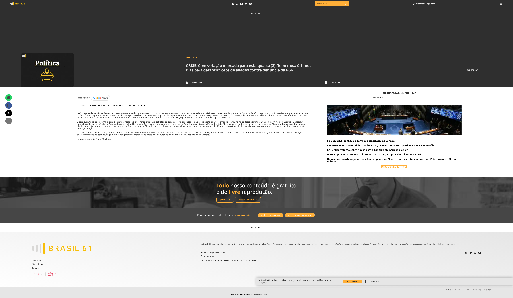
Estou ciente (352, 281)
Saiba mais (225, 200)
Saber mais (375, 281)
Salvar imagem (196, 82)
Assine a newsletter (270, 215)
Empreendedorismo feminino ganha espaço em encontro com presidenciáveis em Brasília (380, 145)
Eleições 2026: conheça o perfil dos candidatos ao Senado (361, 141)
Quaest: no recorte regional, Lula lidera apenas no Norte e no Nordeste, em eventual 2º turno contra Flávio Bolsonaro (391, 160)
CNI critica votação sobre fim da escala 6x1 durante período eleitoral (368, 150)
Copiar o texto (334, 82)
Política (191, 58)
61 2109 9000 (210, 256)
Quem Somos (38, 260)
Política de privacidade (454, 290)
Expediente (488, 290)
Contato (35, 268)
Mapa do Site (38, 264)
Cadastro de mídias (248, 200)
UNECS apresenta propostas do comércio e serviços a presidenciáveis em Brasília (375, 154)
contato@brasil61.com (214, 253)
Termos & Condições (473, 290)
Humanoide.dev (260, 294)
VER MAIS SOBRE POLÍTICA (394, 167)
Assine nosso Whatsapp (300, 215)
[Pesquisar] (344, 4)
